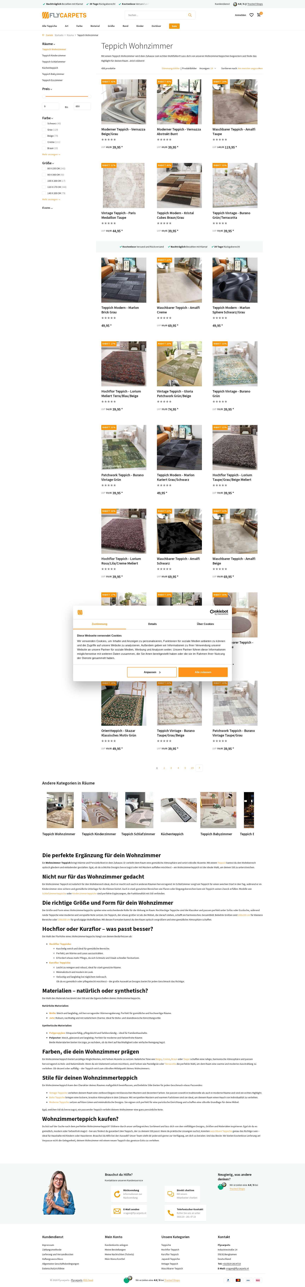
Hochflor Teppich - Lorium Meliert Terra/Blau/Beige (121, 393)
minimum (50, 106)
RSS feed (88, 1280)
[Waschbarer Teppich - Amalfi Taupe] (235, 101)
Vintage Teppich (169, 1263)
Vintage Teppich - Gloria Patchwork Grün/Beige (175, 393)
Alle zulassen (203, 672)
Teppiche (166, 1245)
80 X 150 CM (56, 168)
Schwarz (54, 123)
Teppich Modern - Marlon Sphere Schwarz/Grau (231, 309)
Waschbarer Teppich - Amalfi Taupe (234, 131)
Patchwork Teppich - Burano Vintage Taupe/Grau (234, 732)
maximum (82, 106)
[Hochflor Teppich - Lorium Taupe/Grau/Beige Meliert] (235, 447)
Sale (174, 26)
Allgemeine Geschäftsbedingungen (60, 1263)
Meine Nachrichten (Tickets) (119, 1254)
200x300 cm (64, 919)
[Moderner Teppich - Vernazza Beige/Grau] (123, 101)
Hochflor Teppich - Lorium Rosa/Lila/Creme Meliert (121, 560)
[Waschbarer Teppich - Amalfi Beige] (235, 531)
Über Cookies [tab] (205, 623)
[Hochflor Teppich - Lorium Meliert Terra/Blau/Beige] (123, 363)
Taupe (186, 1059)
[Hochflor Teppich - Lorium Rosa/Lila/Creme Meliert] (123, 531)
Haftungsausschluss (52, 1259)
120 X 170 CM (57, 187)
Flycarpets (76, 1280)
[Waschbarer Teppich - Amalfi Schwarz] (179, 531)
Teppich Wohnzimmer (54, 49)
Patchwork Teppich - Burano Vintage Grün (122, 477)
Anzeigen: (204, 68)
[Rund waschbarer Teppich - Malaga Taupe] (235, 614)
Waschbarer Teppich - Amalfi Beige (234, 560)
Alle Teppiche (49, 26)
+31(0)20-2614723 (232, 1263)
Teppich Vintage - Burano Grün (231, 393)
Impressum (48, 1245)
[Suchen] (190, 15)
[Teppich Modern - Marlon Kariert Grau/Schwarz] (179, 447)
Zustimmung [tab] (99, 623)
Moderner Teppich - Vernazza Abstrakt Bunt (179, 131)
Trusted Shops (255, 3)
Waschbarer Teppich (172, 1268)
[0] (258, 15)
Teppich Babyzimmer (53, 74)
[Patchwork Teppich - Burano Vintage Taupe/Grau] (235, 703)
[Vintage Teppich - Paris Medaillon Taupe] (123, 185)
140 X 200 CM (56, 193)
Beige (52, 135)
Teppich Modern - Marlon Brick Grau (120, 309)
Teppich (222, 862)
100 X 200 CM (56, 180)
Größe (111, 26)
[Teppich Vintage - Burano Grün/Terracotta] (235, 185)
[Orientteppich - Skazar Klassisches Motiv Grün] (123, 703)
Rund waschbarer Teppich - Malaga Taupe (233, 644)
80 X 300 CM (55, 174)
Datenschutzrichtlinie (53, 1268)
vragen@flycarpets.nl (237, 1268)
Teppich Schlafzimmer (53, 61)
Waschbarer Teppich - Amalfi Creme (178, 309)
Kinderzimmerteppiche (84, 893)
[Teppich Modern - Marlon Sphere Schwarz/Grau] (235, 280)
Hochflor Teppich (170, 1249)
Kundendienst (222, 3)
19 (192, 767)
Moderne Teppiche (59, 1102)
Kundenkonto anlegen (116, 1245)
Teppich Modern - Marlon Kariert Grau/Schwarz (176, 477)
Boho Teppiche (57, 1097)
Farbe (79, 26)
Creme (53, 142)
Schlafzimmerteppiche (54, 893)
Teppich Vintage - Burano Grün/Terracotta (231, 215)
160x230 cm (244, 915)
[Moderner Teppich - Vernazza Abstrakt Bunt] (179, 101)
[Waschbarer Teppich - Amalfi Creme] (179, 280)
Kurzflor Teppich (170, 1254)
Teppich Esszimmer (52, 80)
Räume (70, 35)
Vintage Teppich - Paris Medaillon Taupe (118, 215)
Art (66, 26)
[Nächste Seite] (199, 767)
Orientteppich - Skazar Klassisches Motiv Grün (118, 732)
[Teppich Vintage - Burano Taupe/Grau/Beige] (179, 703)
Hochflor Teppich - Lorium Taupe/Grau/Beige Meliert (232, 477)
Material (95, 26)
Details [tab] (152, 623)
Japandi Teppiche (170, 1259)
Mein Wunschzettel (115, 1259)
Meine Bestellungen (115, 1249)
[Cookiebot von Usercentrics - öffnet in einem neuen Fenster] (212, 612)
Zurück (49, 35)
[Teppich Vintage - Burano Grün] (235, 363)
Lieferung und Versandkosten (57, 1254)
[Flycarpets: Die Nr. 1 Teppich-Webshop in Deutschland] (64, 15)
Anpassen (150, 672)
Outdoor (156, 26)
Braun (52, 148)
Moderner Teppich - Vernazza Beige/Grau (123, 131)
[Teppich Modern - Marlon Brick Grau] (123, 280)
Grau (52, 129)
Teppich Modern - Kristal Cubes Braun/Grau (175, 215)
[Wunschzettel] (251, 15)
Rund (125, 26)
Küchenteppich (50, 67)
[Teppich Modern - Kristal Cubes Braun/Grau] (179, 185)
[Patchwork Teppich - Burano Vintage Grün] (123, 447)
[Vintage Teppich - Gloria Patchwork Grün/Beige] (179, 363)
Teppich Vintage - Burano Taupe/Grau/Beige (176, 732)
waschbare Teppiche (221, 1131)
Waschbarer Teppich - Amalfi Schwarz (178, 560)
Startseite (59, 35)
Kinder (139, 26)
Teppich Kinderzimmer (54, 55)
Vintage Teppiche (58, 1092)
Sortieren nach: (229, 68)
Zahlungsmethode (51, 1249)
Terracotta (170, 1063)
